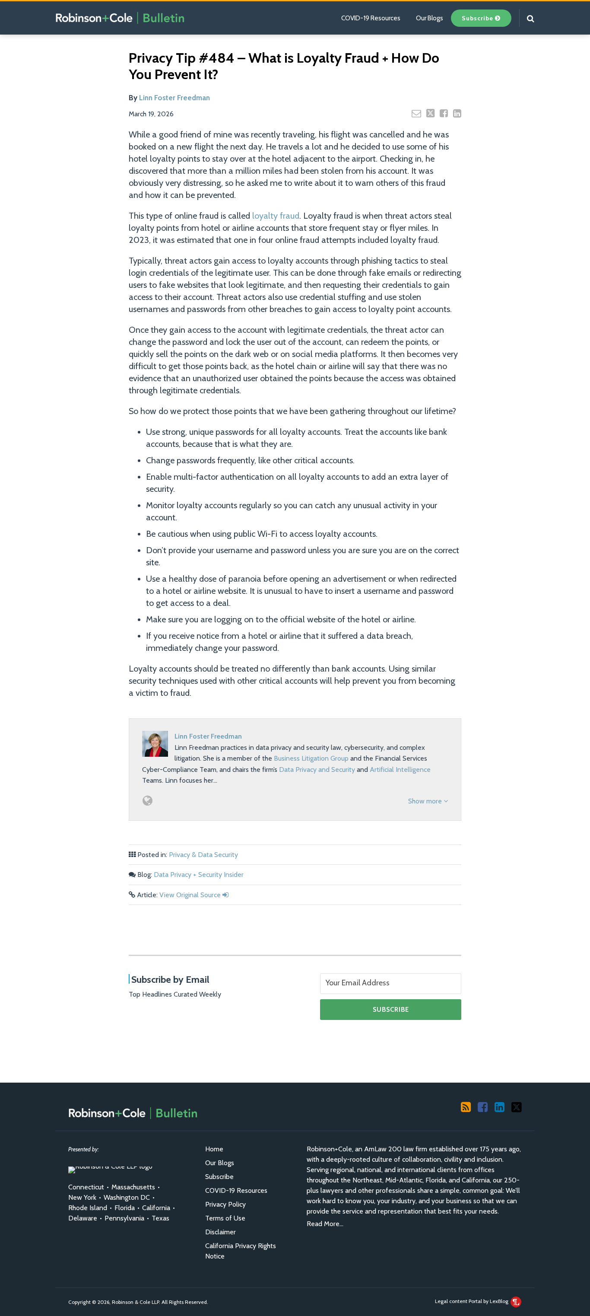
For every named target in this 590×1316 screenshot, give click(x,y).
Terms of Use (225, 1218)
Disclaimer (220, 1232)
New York (82, 1197)
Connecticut (86, 1187)
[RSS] (466, 1106)
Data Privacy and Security (317, 769)
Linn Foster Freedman (174, 97)
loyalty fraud (275, 215)
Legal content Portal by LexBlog (472, 1301)
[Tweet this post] (430, 113)
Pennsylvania (124, 1218)
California (156, 1208)
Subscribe (219, 1177)
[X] (516, 1106)
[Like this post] (444, 113)
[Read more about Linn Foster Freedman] (147, 800)
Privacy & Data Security (203, 855)
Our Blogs (429, 18)
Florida (124, 1208)
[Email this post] (416, 113)
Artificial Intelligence (400, 769)
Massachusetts (133, 1187)
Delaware (82, 1218)
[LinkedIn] (499, 1106)
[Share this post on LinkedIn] (457, 113)
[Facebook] (483, 1106)
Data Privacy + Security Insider (199, 874)
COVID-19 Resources (370, 18)
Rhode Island (87, 1208)
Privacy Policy (225, 1204)
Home (214, 1149)
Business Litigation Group (311, 758)
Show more (426, 801)
